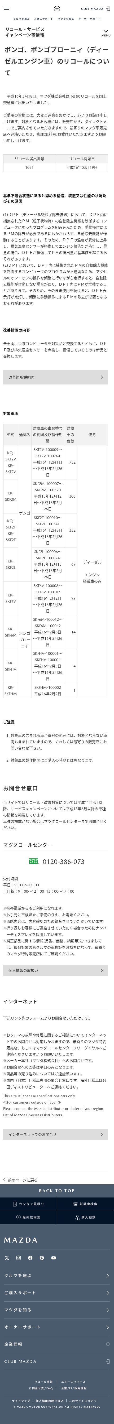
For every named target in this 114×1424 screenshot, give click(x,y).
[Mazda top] (57, 8)
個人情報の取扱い (23, 970)
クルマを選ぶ (21, 18)
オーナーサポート (89, 18)
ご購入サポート (44, 18)
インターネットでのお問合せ (32, 1134)
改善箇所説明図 (21, 377)
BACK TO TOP (57, 1190)
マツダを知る (66, 18)
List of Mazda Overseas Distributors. (33, 1115)
